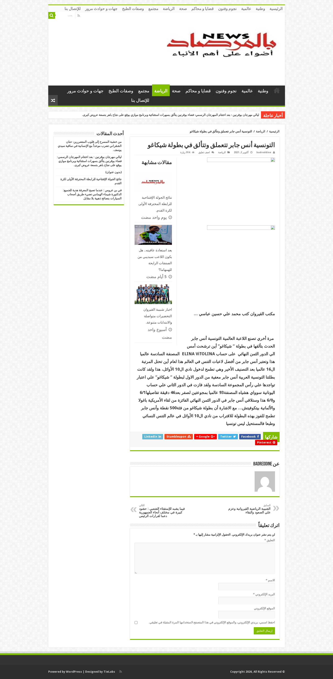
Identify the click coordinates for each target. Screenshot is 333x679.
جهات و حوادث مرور (101, 8)
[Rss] (78, 15)
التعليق (269, 540)
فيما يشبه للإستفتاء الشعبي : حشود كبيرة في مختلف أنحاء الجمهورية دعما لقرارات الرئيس (162, 511)
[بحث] (51, 15)
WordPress (74, 671)
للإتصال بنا (73, 8)
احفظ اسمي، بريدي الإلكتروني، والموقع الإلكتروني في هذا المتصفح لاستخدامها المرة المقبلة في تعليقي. (212, 622)
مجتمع (153, 8)
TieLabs (109, 671)
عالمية (246, 8)
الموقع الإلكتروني (264, 608)
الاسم (270, 580)
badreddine (263, 152)
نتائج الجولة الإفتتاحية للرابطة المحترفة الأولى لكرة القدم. (155, 203)
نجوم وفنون (227, 8)
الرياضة (169, 8)
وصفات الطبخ (133, 8)
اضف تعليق (204, 152)
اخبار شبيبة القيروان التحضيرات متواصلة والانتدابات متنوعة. (157, 315)
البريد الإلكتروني (264, 594)
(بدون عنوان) (113, 172)
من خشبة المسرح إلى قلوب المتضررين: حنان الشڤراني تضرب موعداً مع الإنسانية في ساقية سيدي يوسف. (90, 146)
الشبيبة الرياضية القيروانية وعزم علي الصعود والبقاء (249, 509)
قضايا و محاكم (202, 8)
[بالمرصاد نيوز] (224, 48)
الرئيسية (276, 8)
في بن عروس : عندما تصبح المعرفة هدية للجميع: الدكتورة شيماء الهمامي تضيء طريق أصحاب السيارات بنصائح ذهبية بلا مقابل (92, 194)
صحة (183, 8)
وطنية (260, 8)
